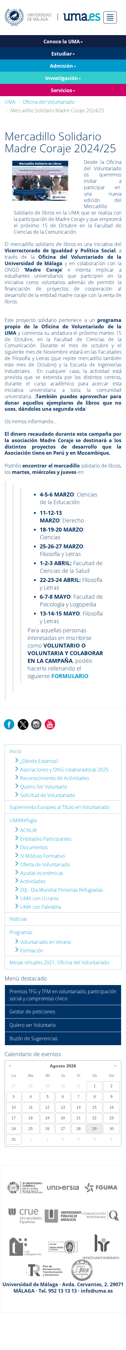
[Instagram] (36, 723)
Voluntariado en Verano (45, 942)
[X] (23, 723)
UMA (10, 102)
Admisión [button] (61, 66)
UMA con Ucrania (38, 898)
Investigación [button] (61, 78)
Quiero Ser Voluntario (43, 786)
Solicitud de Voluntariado (47, 795)
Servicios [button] (61, 90)
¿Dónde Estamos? (38, 761)
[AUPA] (63, 1215)
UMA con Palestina (40, 907)
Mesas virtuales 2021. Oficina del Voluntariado (59, 962)
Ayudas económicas (41, 873)
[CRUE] (25, 1215)
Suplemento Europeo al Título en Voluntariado (59, 807)
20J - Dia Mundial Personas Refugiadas (61, 889)
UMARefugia (23, 820)
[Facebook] (9, 723)
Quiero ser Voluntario (32, 1025)
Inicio (15, 751)
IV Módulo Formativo (42, 856)
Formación (31, 950)
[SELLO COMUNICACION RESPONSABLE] (101, 1215)
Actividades (32, 881)
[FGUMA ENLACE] (101, 1187)
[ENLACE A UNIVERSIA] (63, 1187)
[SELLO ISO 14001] (63, 1246)
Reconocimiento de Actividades (54, 778)
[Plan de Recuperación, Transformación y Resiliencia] (44, 1269)
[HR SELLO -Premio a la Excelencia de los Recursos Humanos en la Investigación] (101, 1246)
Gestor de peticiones (32, 1011)
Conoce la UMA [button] (61, 41)
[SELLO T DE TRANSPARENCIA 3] (25, 1246)
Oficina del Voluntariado (49, 102)
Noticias (18, 918)
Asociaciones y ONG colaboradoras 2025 (64, 769)
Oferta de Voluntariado (44, 864)
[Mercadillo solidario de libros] (40, 180)
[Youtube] (50, 723)
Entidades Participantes (45, 839)
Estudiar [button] (61, 53)
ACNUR (28, 830)
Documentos (33, 847)
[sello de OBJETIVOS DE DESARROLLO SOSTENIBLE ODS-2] (25, 1187)
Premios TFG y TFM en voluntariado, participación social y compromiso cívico (62, 995)
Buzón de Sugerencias (33, 1038)
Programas (20, 932)
